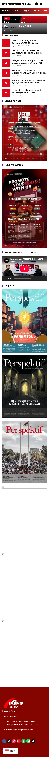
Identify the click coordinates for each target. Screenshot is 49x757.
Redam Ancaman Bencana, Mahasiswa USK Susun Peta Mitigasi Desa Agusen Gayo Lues (28, 71)
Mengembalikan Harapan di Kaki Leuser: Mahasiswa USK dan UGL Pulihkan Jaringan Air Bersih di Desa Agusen (28, 61)
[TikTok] (33, 741)
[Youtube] (19, 741)
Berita (7, 18)
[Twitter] (9, 741)
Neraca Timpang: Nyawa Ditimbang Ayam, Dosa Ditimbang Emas (29, 81)
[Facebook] (4, 741)
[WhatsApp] (28, 741)
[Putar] (5, 278)
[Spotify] (23, 741)
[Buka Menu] (40, 3)
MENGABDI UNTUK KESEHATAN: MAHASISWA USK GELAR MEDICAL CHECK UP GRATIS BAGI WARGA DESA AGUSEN (29, 51)
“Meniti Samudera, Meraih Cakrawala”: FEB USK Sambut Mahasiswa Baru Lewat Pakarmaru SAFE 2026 (28, 42)
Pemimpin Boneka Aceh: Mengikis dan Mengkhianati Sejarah (27, 91)
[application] (24, 268)
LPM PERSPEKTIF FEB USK (16, 4)
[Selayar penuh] (43, 278)
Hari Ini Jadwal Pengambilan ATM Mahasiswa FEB (17, 24)
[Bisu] (39, 278)
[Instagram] (14, 741)
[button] (36, 3)
